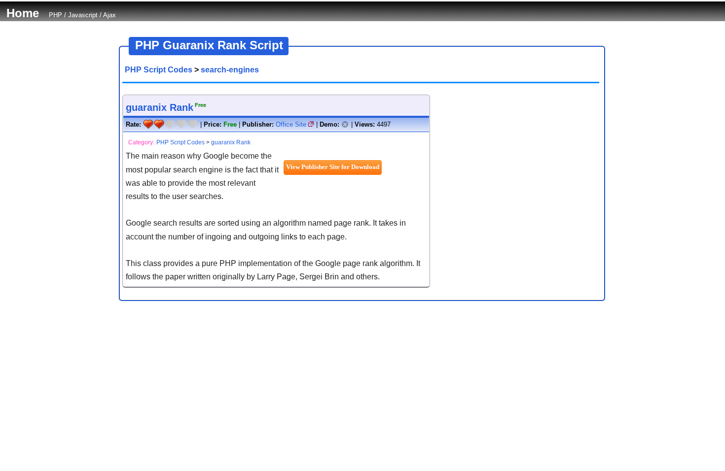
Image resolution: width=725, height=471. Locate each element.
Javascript (83, 15)
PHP (55, 15)
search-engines (230, 70)
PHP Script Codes (158, 70)
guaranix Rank (159, 107)
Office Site (292, 124)
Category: (141, 142)
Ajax (109, 15)
